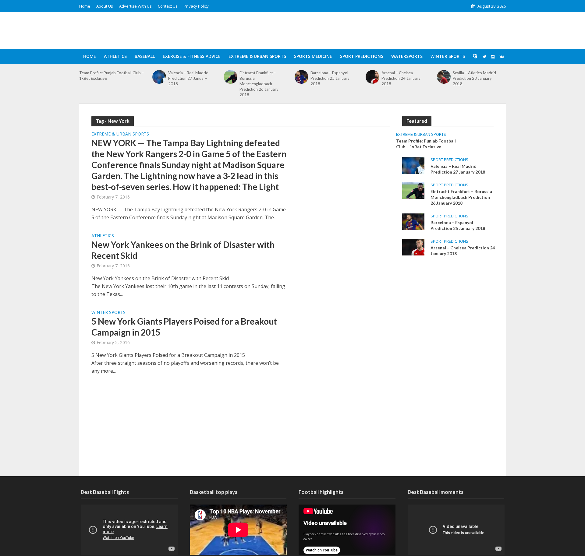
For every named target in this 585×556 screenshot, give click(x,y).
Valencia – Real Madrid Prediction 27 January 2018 (188, 78)
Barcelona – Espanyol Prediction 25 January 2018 (329, 78)
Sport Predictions (361, 56)
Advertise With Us (135, 6)
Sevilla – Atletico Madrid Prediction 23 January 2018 (474, 78)
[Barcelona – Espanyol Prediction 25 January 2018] (301, 77)
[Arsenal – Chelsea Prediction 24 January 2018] (372, 77)
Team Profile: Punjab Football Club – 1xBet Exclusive (111, 75)
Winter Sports (448, 56)
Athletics (115, 56)
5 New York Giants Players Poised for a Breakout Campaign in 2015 (184, 326)
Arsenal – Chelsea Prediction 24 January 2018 (400, 78)
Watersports (407, 56)
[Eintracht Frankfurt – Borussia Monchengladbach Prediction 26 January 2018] (230, 77)
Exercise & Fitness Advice (192, 56)
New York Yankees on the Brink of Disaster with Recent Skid (183, 250)
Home (84, 6)
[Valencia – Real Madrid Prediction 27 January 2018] (159, 77)
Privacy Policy (196, 6)
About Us (104, 6)
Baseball (145, 56)
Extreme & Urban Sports (257, 56)
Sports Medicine (313, 56)
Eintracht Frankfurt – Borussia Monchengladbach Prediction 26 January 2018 (258, 83)
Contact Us (168, 6)
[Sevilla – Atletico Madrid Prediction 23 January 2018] (444, 77)
